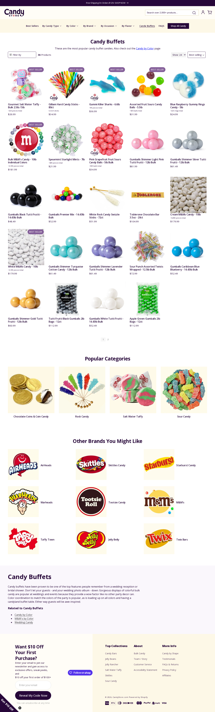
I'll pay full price (107, 386)
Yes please (107, 378)
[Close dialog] (139, 323)
